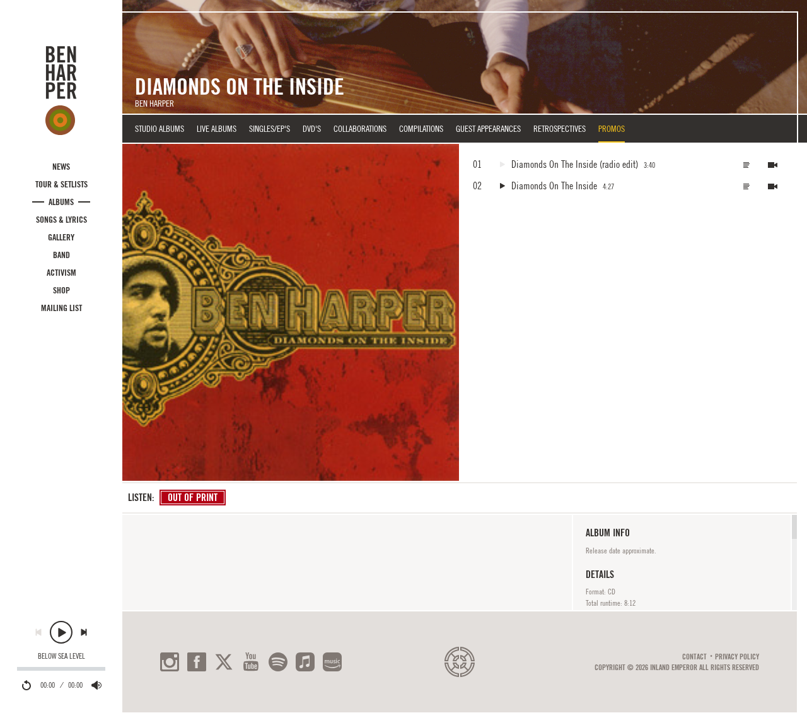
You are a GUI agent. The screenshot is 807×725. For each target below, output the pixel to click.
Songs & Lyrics (61, 220)
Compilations (421, 129)
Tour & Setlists (61, 184)
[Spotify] (278, 661)
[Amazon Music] (332, 661)
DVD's (312, 129)
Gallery (61, 237)
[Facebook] (196, 661)
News (61, 167)
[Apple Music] (305, 661)
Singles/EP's (269, 129)
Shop (61, 290)
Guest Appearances (488, 129)
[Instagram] (169, 661)
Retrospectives (559, 129)
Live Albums (216, 129)
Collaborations (360, 129)
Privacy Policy (737, 657)
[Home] (61, 90)
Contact (694, 657)
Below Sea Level (61, 656)
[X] (223, 661)
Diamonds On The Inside (554, 185)
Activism (61, 273)
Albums (61, 202)
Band (61, 255)
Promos (611, 129)
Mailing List (61, 308)
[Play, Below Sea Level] (61, 632)
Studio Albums (159, 129)
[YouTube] (250, 661)
